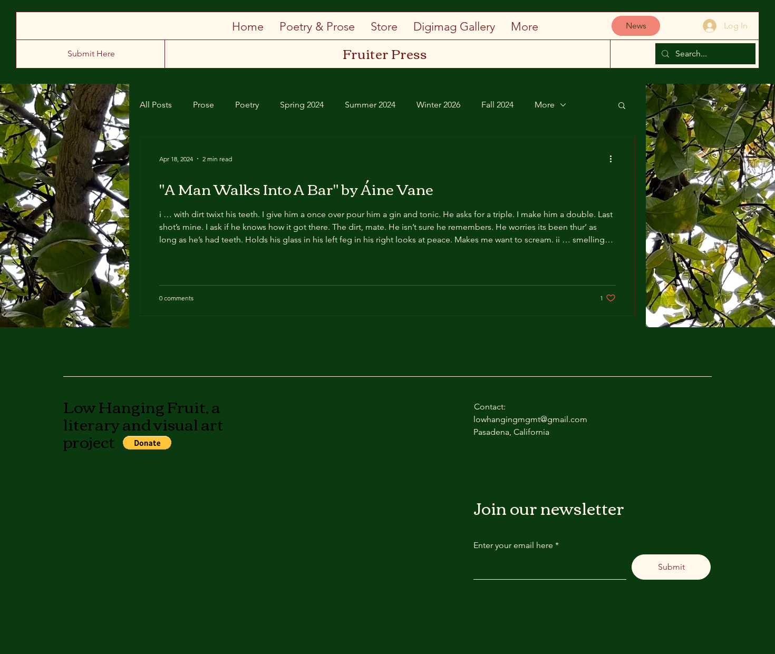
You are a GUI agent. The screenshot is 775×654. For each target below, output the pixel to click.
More (545, 105)
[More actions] (614, 158)
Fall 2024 (497, 105)
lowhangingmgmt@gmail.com (530, 419)
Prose (203, 105)
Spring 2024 (302, 105)
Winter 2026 (438, 105)
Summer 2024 (370, 105)
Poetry (247, 105)
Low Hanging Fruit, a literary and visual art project (143, 423)
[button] (622, 106)
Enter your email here (513, 545)
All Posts (156, 105)
